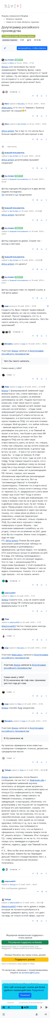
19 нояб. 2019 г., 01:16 (31, 211)
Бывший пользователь (14, 153)
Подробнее (38, 990)
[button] (3, 1014)
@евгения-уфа (37, 780)
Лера (7, 387)
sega (7, 306)
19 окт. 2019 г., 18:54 (36, 104)
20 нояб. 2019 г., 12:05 (33, 704)
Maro (12, 63)
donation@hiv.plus (30, 972)
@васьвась (7, 107)
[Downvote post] (41, 96)
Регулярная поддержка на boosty (25, 942)
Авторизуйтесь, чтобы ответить (32, 48)
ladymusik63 (10, 593)
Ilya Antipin (9, 60)
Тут (3, 194)
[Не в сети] (3, 59)
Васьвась (21, 104)
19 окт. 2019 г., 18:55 (37, 124)
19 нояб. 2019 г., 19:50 (37, 344)
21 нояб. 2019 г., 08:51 (32, 903)
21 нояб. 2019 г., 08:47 (28, 884)
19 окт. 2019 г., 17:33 (25, 63)
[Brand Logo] (13, 6)
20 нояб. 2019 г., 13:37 (37, 721)
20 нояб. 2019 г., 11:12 (26, 596)
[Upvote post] (33, 96)
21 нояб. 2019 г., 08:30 (36, 770)
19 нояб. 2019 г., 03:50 (31, 260)
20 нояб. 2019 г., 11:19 (32, 622)
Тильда (8, 770)
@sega (15, 351)
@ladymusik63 (9, 626)
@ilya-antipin (8, 131)
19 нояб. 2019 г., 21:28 (34, 387)
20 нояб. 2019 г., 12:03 (37, 648)
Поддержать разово (25, 959)
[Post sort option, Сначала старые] (5, 48)
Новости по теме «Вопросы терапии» (19, 36)
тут (16, 194)
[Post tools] (46, 96)
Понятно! (25, 995)
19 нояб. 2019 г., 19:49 (27, 306)
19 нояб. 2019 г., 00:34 (31, 156)
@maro (5, 67)
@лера (5, 599)
